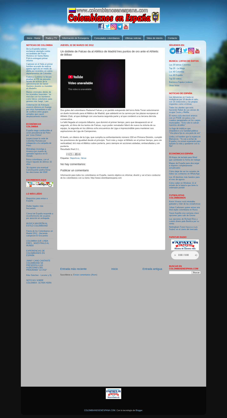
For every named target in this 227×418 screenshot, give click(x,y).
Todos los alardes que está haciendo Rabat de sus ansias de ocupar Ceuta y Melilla (184, 110)
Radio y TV (51, 38)
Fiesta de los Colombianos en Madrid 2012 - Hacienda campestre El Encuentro (39, 233)
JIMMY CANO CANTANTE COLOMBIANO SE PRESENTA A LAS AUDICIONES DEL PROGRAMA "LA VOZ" (38, 265)
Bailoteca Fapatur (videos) (181, 82)
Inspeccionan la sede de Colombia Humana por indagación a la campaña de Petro (38, 142)
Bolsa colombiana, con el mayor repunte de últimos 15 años (39, 161)
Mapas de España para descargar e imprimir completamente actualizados (184, 165)
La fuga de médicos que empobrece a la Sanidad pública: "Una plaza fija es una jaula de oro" (184, 130)
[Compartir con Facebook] (76, 154)
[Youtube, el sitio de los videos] (126, 29)
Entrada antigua (152, 268)
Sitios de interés (155, 38)
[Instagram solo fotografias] (113, 29)
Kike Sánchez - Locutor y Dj (38, 275)
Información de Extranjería (75, 38)
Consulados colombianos (107, 38)
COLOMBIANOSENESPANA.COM (99, 410)
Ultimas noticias (133, 38)
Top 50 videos (175, 79)
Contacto (172, 38)
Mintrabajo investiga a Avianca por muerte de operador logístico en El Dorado (36, 152)
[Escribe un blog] (70, 154)
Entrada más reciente (73, 268)
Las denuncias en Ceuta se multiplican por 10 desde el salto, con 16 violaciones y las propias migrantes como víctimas (184, 100)
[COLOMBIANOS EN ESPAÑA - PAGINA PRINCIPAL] (113, 15)
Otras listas (174, 85)
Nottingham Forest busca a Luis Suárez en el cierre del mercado (183, 228)
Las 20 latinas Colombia (180, 65)
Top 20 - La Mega (177, 68)
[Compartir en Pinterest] (79, 154)
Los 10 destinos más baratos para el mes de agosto (184, 178)
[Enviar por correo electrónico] (67, 154)
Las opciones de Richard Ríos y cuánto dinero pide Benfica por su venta (184, 221)
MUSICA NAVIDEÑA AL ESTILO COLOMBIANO (37, 224)
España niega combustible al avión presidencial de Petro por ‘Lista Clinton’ (39, 132)
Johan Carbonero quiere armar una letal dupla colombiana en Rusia (184, 208)
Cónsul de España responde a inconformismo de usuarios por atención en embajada (39, 216)
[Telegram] (120, 29)
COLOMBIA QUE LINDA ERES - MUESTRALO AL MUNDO (37, 243)
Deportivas (75, 158)
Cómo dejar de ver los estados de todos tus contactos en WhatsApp (184, 172)
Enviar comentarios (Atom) (85, 275)
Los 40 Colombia (176, 72)
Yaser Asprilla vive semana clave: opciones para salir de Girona (184, 214)
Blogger (139, 410)
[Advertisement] (111, 258)
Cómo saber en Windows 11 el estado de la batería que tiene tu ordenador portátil (183, 185)
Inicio (114, 268)
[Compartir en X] (73, 154)
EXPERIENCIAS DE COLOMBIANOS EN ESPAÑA (35, 253)
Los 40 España (176, 75)
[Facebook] (101, 29)
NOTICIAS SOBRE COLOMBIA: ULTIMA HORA (39, 281)
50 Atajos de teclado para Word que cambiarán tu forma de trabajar (184, 158)
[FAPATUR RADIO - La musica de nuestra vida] (113, 398)
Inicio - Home (33, 38)
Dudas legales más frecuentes (34, 207)
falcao (83, 158)
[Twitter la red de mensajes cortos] (107, 29)
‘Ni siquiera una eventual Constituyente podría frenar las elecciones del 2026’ (38, 170)
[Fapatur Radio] (185, 250)
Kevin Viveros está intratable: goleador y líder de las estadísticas (184, 203)
